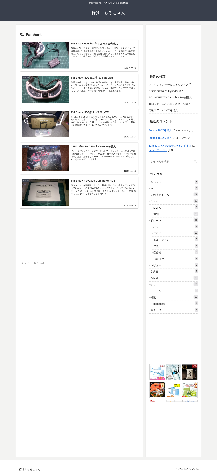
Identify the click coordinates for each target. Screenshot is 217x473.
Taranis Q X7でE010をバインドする (170, 145)
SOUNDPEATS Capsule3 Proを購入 (170, 97)
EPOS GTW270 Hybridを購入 (166, 91)
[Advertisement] (79, 237)
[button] (195, 161)
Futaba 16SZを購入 (160, 130)
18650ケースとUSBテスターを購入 (170, 103)
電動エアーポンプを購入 (163, 110)
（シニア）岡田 (158, 150)
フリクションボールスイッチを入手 (170, 84)
